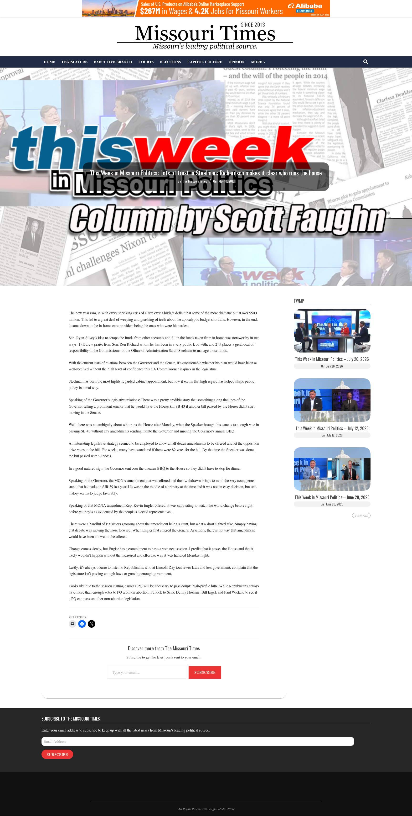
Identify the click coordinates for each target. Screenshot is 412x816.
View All (361, 515)
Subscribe (205, 672)
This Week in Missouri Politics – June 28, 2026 (332, 497)
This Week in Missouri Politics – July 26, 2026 (332, 359)
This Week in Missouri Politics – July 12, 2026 (332, 428)
